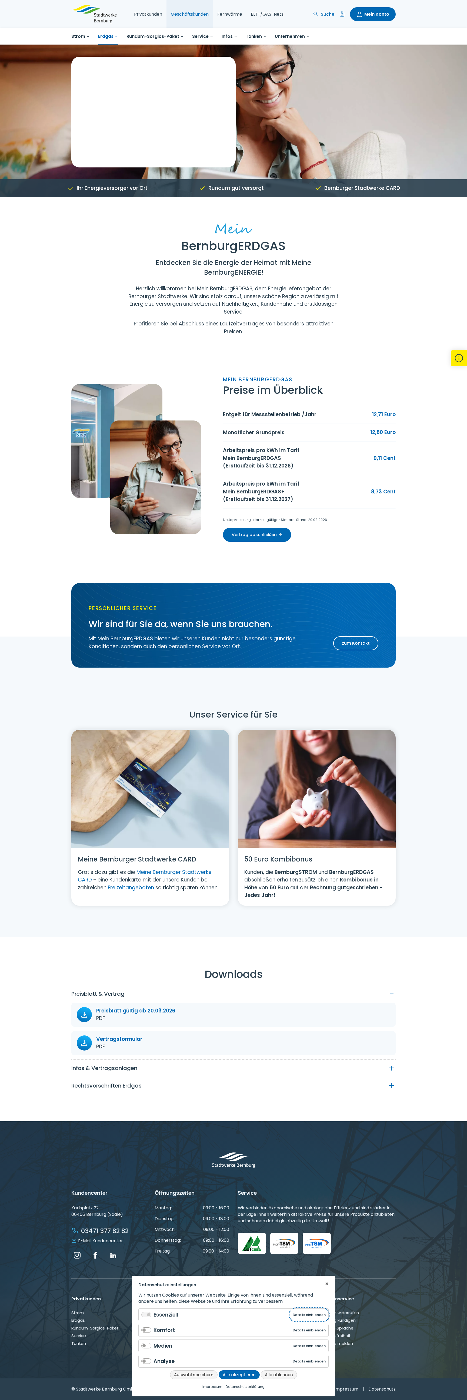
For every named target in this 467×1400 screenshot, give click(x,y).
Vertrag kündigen (338, 1320)
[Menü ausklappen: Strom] (88, 36)
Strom (78, 36)
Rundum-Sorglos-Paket (152, 36)
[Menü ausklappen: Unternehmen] (308, 36)
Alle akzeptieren (239, 1375)
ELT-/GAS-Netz (267, 14)
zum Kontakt (356, 643)
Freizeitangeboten (131, 887)
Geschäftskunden (190, 14)
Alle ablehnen (279, 1375)
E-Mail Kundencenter (100, 1241)
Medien (163, 1345)
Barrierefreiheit (336, 1335)
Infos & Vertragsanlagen (104, 1068)
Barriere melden (337, 1343)
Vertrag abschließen (254, 534)
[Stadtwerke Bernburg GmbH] (94, 14)
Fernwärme (229, 14)
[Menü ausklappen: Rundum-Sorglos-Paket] (182, 36)
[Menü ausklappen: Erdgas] (116, 36)
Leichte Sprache (337, 1328)
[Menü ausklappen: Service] (211, 36)
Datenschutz (382, 1389)
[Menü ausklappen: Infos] (235, 36)
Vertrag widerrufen (340, 1312)
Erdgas (106, 36)
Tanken (254, 36)
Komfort (164, 1330)
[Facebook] (95, 1255)
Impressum (346, 1389)
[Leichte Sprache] (342, 14)
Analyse (164, 1361)
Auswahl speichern (194, 1375)
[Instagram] (77, 1255)
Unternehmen (290, 36)
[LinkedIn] (113, 1255)
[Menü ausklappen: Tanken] (265, 36)
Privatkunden (148, 14)
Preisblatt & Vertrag (98, 994)
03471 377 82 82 (105, 1231)
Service (200, 36)
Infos (227, 36)
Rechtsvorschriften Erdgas (106, 1085)
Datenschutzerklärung (245, 1386)
